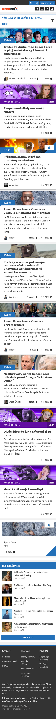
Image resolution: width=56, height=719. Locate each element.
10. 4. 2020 (44, 402)
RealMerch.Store (47, 3)
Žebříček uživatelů (43, 665)
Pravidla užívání (24, 663)
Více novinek (28, 637)
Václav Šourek (14, 185)
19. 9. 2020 (44, 297)
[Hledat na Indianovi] (37, 9)
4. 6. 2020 (45, 185)
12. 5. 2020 (44, 460)
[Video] (28, 35)
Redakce (6, 656)
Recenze (7, 150)
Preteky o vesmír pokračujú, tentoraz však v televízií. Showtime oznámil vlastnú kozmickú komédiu (24, 267)
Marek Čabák (13, 237)
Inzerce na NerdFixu (25, 674)
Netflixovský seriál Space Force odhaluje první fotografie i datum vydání (28, 377)
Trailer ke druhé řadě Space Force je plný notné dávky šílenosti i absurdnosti (28, 50)
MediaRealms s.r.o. (11, 705)
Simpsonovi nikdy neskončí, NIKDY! (24, 110)
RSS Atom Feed (9, 661)
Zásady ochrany (28, 656)
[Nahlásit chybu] (29, 709)
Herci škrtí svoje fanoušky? (23, 489)
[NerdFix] (9, 8)
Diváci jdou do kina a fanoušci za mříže (27, 433)
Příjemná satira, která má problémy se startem (22, 158)
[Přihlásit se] (52, 9)
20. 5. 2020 (44, 237)
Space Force (10, 542)
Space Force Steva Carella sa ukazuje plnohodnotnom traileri (27, 211)
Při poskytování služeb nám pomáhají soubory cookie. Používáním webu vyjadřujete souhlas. (26, 699)
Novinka (7, 40)
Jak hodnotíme (27, 668)
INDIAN (5, 665)
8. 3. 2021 (45, 133)
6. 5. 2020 (45, 349)
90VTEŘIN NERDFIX (12, 101)
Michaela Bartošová (16, 78)
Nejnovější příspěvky (44, 658)
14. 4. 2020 (44, 514)
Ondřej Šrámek (14, 402)
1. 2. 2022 (45, 78)
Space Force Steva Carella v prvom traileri (24, 323)
